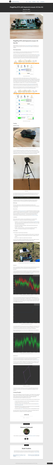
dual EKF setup (36, 221)
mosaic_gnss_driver (20, 404)
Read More (26, 445)
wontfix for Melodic (35, 215)
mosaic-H (21, 408)
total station (37, 359)
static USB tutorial (20, 195)
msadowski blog (15, 1)
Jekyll (28, 463)
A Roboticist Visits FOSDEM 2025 (33, 455)
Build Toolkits (26, 448)
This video (38, 54)
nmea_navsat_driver (22, 210)
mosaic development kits (29, 45)
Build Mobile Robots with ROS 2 (31, 435)
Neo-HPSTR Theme (34, 463)
